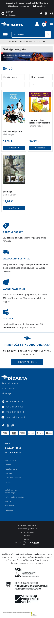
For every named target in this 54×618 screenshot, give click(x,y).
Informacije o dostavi (14, 497)
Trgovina (13, 41)
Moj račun (9, 505)
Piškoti (27, 539)
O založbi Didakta (13, 477)
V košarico (14, 147)
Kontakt (8, 473)
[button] (51, 24)
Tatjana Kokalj (36, 125)
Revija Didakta (13, 452)
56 (11, 68)
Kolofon (27, 536)
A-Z (4, 84)
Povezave (9, 482)
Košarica (9, 510)
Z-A (33, 84)
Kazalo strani (11, 469)
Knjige (8, 443)
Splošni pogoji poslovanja (11, 491)
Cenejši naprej (10, 77)
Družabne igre (13, 448)
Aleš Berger (8, 134)
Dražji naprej (37, 77)
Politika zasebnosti (27, 532)
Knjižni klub (10, 460)
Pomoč (8, 464)
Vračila (8, 501)
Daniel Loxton (9, 194)
